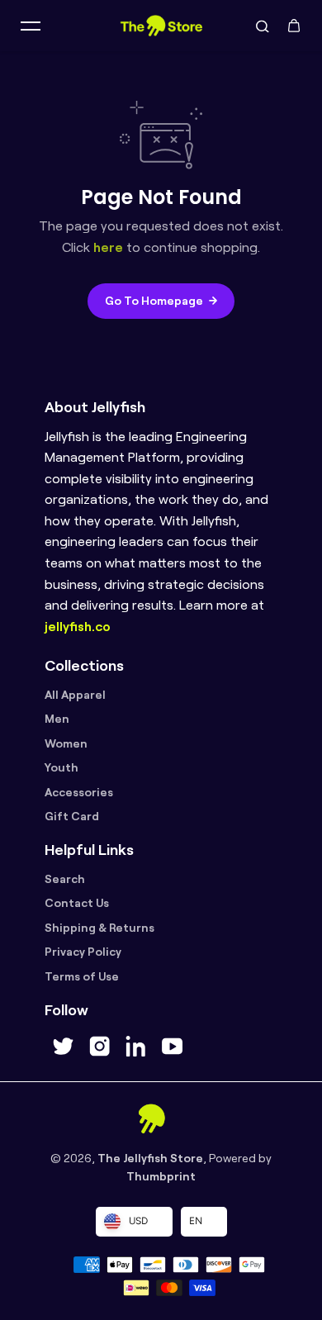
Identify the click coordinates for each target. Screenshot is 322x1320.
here (108, 247)
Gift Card (72, 816)
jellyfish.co (78, 627)
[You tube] (172, 1046)
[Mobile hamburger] (30, 25)
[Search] (262, 25)
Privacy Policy (83, 951)
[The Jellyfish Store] (161, 25)
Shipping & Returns (99, 927)
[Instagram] (99, 1046)
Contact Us (77, 902)
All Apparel (75, 694)
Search (65, 879)
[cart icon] (294, 25)
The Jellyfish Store (150, 1158)
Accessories (79, 792)
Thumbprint (161, 1176)
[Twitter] (63, 1046)
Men (57, 718)
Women (66, 743)
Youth (61, 767)
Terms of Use (82, 976)
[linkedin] (135, 1046)
